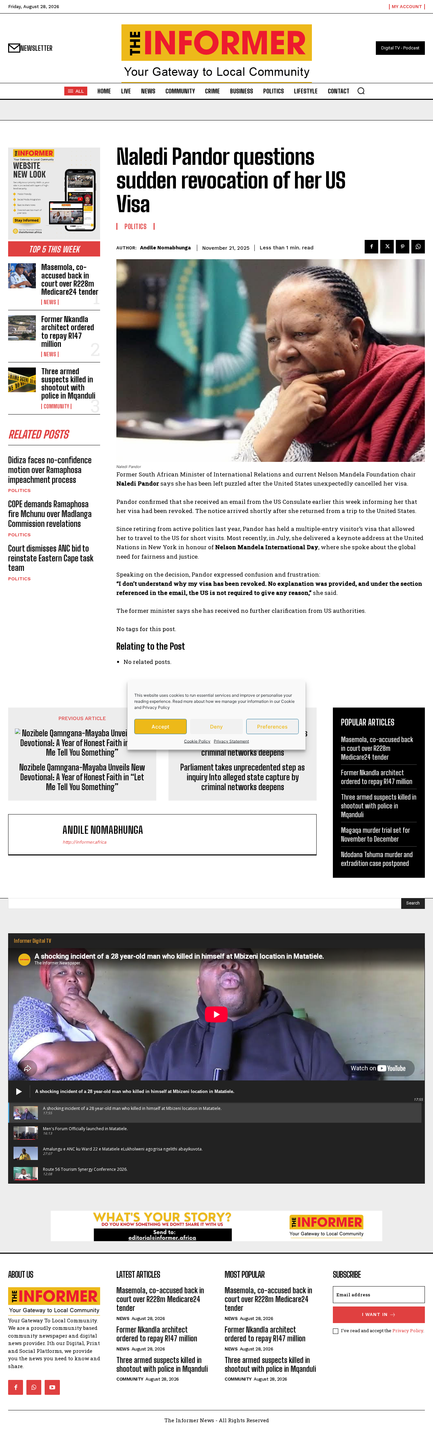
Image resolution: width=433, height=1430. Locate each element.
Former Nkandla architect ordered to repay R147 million (67, 332)
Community (56, 406)
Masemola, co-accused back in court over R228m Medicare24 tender (69, 279)
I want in (375, 1314)
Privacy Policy (156, 707)
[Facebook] (371, 246)
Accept (160, 726)
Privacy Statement (231, 741)
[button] (361, 91)
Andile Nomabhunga (165, 248)
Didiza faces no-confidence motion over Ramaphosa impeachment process (50, 470)
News (50, 302)
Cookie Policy (197, 741)
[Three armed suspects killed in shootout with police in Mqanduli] (22, 379)
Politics (19, 490)
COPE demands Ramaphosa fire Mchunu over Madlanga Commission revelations (50, 514)
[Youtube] (52, 1387)
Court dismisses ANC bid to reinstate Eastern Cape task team (50, 558)
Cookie (288, 701)
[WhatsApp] (418, 246)
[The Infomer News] (216, 53)
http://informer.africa (84, 842)
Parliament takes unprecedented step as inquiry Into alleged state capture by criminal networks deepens (242, 777)
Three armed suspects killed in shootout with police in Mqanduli (68, 384)
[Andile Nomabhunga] (39, 834)
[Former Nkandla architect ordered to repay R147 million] (22, 327)
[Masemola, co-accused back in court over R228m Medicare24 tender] (22, 275)
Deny (216, 726)
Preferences (272, 726)
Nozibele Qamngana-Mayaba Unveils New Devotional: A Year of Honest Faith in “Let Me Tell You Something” (82, 777)
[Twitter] (387, 246)
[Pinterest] (402, 246)
